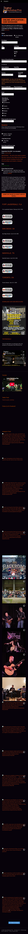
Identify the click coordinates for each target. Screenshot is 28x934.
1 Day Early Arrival (6, 138)
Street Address (5, 67)
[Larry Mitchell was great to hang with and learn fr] (14, 640)
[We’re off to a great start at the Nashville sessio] (14, 835)
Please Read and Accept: (8, 168)
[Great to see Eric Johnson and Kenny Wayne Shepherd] (14, 567)
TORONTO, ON (8, 277)
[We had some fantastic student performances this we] (14, 616)
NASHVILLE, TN (8, 253)
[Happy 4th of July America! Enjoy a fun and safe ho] (14, 860)
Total (3, 164)
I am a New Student (7, 35)
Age (3, 46)
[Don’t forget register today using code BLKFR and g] (14, 445)
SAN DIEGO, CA (8, 228)
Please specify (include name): (9, 119)
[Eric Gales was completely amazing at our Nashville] (14, 786)
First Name (4, 40)
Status (3, 33)
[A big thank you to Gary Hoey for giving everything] (14, 689)
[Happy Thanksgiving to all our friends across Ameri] (14, 469)
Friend (5, 113)
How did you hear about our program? (5, 99)
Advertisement (7, 103)
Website (5, 111)
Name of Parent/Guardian (8, 59)
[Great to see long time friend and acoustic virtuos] (14, 543)
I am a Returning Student (19, 36)
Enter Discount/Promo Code (8, 145)
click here (7, 30)
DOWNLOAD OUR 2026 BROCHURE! (12, 301)
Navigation (6, 1)
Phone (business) (18, 86)
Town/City (16, 67)
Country (4, 73)
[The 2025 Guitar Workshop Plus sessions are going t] (14, 494)
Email (3, 92)
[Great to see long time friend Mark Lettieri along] (14, 518)
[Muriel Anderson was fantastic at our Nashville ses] (14, 811)
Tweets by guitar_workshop (8, 399)
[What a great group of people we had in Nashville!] (14, 738)
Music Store (6, 108)
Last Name (17, 46)
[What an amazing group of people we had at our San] (14, 908)
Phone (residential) (6, 86)
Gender (16, 52)
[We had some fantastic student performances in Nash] (14, 762)
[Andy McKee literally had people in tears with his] (14, 665)
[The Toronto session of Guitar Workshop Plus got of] (14, 713)
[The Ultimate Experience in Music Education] (13, 13)
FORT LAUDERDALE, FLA (12, 204)
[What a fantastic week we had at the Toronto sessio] (14, 591)
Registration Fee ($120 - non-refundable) (11, 151)
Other (5, 115)
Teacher (5, 106)
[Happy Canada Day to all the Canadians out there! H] (14, 884)
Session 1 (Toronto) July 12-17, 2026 (7, 134)
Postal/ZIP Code (20, 73)
